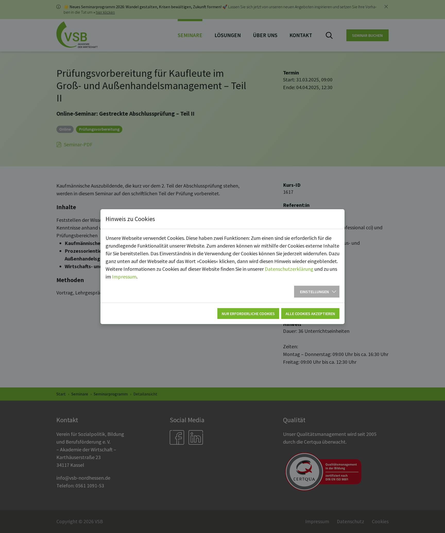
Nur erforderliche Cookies (248, 313)
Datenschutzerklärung (289, 269)
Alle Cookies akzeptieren (310, 313)
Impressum (124, 276)
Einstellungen (314, 291)
